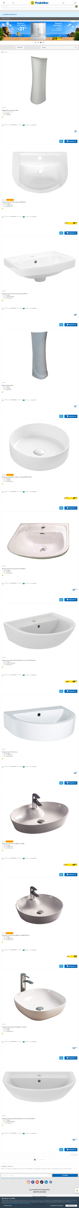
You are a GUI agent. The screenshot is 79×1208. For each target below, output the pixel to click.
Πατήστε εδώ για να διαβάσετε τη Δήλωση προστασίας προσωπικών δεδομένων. (21, 1178)
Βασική (44, 47)
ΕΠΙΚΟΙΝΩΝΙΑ (43, 1196)
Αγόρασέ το (72, 141)
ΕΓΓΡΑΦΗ (65, 1175)
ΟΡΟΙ (38, 1196)
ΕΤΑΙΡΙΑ (34, 1196)
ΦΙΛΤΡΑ (20, 47)
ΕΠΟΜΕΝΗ (74, 1154)
